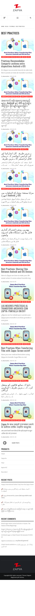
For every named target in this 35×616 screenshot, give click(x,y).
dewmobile (6, 76)
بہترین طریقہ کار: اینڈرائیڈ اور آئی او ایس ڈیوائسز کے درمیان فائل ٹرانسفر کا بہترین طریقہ (16, 155)
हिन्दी (23, 420)
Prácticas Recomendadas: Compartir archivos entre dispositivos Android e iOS (13, 63)
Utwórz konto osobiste (8, 544)
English (20, 265)
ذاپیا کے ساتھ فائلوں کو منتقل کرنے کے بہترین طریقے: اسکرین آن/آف (17, 387)
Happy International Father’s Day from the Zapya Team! (17, 484)
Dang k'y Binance (6, 529)
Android (4, 57)
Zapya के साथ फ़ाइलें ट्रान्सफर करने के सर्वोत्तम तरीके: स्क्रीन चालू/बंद (17, 425)
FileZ (2, 463)
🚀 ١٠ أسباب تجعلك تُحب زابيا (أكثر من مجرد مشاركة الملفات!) (16, 490)
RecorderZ (4, 472)
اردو (27, 149)
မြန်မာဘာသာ (29, 96)
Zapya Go (4, 458)
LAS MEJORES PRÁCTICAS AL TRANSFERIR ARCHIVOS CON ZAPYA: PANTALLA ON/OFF (14, 308)
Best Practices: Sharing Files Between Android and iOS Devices (16, 270)
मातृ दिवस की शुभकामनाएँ (22, 541)
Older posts (15, 443)
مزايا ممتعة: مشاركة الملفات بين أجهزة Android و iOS (17, 194)
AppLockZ (4, 467)
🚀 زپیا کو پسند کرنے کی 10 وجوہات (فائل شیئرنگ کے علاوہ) (16, 503)
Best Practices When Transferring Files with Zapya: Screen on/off (17, 349)
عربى (27, 188)
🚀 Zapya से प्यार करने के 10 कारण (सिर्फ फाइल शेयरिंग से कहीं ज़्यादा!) (16, 497)
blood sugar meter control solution (11, 523)
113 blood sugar (5, 535)
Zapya (28, 57)
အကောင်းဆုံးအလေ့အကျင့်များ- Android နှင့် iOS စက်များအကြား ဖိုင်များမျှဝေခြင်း (16, 103)
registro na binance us (7, 541)
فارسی (27, 225)
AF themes (21, 577)
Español (20, 57)
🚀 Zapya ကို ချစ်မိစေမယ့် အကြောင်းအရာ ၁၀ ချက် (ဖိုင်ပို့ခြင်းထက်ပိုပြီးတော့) (17, 510)
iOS (24, 57)
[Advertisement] (17, 598)
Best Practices (12, 57)
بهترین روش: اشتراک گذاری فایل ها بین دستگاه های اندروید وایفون (16, 232)
